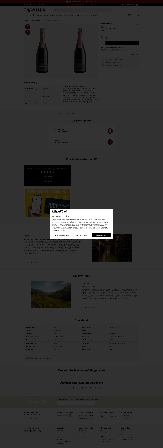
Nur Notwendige (81, 235)
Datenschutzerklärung (63, 228)
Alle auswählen (101, 235)
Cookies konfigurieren (62, 235)
